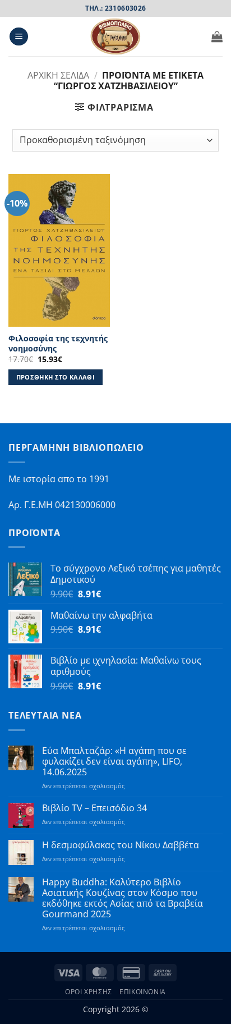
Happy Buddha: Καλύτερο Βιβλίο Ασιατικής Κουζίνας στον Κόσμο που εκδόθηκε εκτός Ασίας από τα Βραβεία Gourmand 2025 (122, 898)
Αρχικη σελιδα (58, 75)
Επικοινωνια (142, 991)
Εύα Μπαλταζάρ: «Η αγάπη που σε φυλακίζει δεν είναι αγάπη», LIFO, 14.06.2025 (114, 762)
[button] (19, 37)
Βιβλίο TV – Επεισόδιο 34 (94, 808)
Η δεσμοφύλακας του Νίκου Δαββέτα (120, 845)
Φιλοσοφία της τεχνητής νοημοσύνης (58, 343)
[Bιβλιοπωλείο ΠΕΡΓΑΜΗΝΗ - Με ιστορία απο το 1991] (115, 36)
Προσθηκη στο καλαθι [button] (55, 377)
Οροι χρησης (88, 991)
